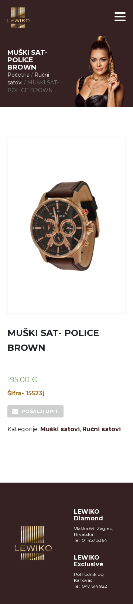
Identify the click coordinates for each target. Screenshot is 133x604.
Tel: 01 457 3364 (90, 540)
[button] (120, 16)
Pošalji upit (40, 411)
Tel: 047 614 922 (90, 586)
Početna (18, 74)
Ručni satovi (101, 429)
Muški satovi (60, 429)
